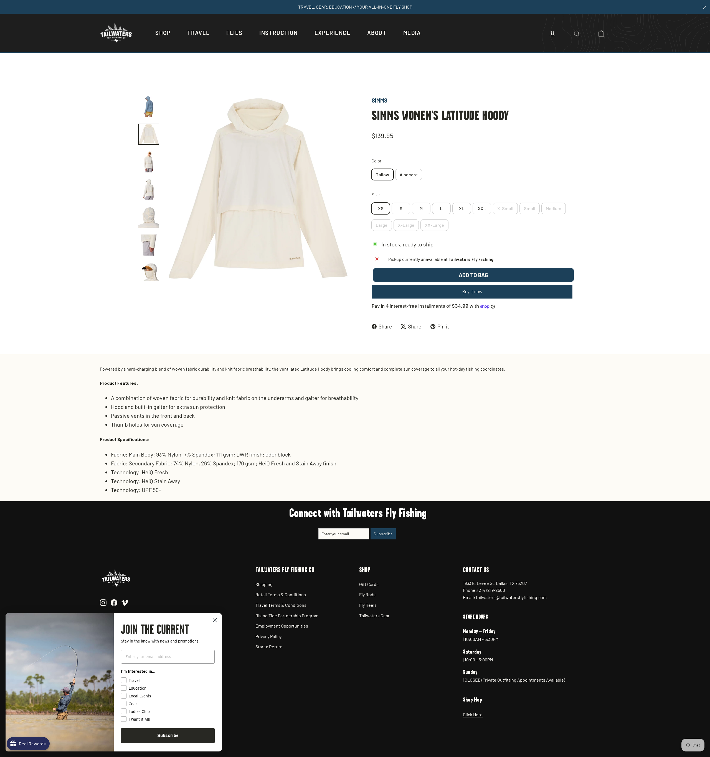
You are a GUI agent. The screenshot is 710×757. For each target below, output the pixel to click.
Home (143, 77)
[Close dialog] (215, 620)
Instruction (278, 32)
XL (461, 208)
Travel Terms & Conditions (280, 605)
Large (381, 225)
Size (376, 194)
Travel (198, 32)
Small (529, 208)
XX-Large (434, 225)
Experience (333, 32)
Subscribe (168, 735)
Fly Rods (367, 594)
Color (376, 160)
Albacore (409, 174)
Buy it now (472, 291)
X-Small (505, 208)
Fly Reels (368, 605)
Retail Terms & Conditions (280, 594)
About (377, 32)
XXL (482, 208)
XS (381, 208)
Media (412, 32)
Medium (553, 208)
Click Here (473, 714)
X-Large (406, 225)
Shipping (264, 584)
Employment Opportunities (281, 625)
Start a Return (269, 646)
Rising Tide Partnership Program (286, 615)
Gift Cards (369, 584)
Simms (379, 100)
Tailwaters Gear (374, 615)
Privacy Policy (268, 636)
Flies (234, 32)
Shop (163, 32)
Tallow (382, 174)
